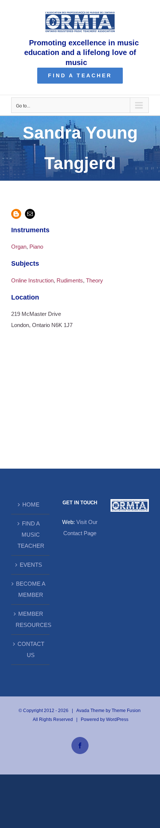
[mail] (30, 214)
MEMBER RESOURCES (31, 619)
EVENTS (31, 565)
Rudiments (70, 280)
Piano (36, 246)
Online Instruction (32, 280)
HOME (30, 504)
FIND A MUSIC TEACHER (30, 534)
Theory (94, 280)
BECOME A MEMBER (30, 589)
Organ (18, 246)
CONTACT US (30, 649)
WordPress (117, 719)
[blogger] (16, 214)
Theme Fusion (126, 710)
